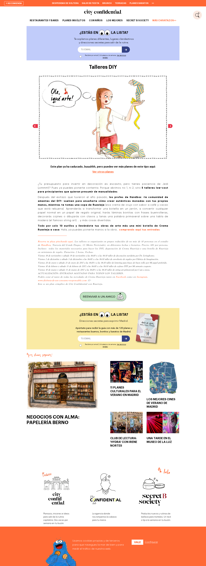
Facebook (121, 277)
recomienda (14, 3)
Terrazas (120, 3)
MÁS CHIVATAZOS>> (164, 20)
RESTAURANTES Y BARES (44, 20)
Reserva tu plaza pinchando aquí (55, 241)
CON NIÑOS (96, 20)
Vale (137, 542)
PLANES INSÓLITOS (73, 20)
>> (153, 3)
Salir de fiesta (90, 3)
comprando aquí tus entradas (139, 229)
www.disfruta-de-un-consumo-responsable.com (62, 280)
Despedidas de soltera (65, 3)
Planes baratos (139, 3)
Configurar (151, 541)
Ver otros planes (103, 172)
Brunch (107, 3)
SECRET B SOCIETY (137, 20)
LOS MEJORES (114, 20)
